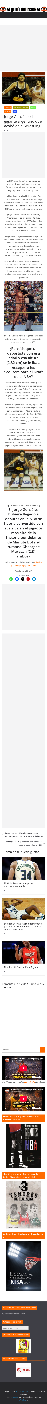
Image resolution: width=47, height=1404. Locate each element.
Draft (33, 107)
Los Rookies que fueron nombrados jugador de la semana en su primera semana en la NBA (23, 926)
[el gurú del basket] (23, 8)
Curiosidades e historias (21, 107)
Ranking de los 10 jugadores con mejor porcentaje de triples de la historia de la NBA (24, 835)
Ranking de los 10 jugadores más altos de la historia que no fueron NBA (23, 843)
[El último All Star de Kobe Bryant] (23, 942)
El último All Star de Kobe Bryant (21, 967)
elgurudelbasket (29, 1082)
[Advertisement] (23, 48)
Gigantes (7, 111)
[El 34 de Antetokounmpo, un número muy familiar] (23, 859)
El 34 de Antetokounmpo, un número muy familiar (19, 885)
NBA (14, 111)
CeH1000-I (8, 107)
